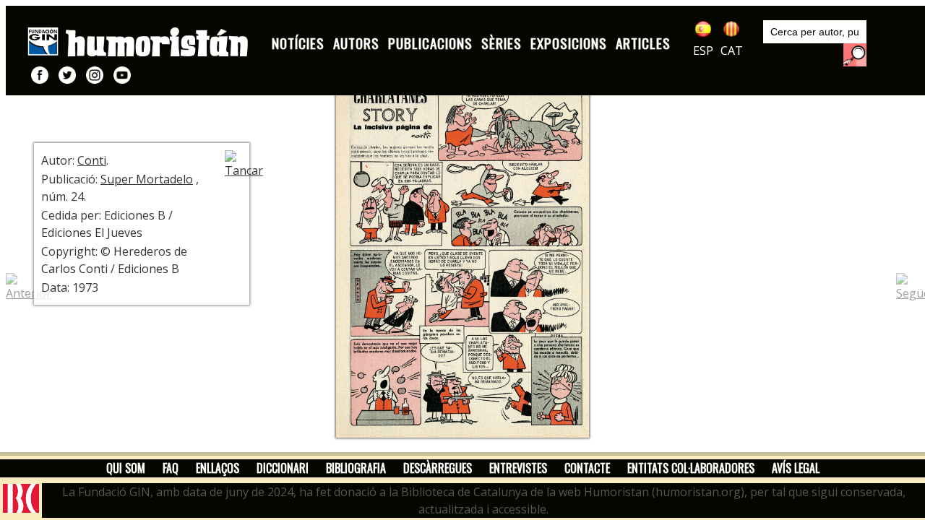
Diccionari (283, 468)
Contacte (587, 468)
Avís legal (795, 468)
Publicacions (430, 42)
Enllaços (217, 468)
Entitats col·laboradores (690, 468)
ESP (703, 50)
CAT (731, 50)
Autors (356, 42)
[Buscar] (854, 54)
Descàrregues (437, 468)
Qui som (125, 468)
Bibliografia (356, 468)
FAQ (170, 468)
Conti (91, 160)
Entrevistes (518, 468)
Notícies (298, 42)
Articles (643, 42)
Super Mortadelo (146, 179)
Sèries (501, 42)
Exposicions (568, 42)
